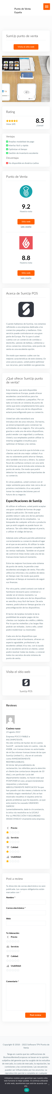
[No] (48, 1084)
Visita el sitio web (26, 47)
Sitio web (26, 222)
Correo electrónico (16, 908)
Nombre (10, 897)
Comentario (12, 981)
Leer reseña (26, 227)
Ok (26, 1090)
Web (8, 919)
